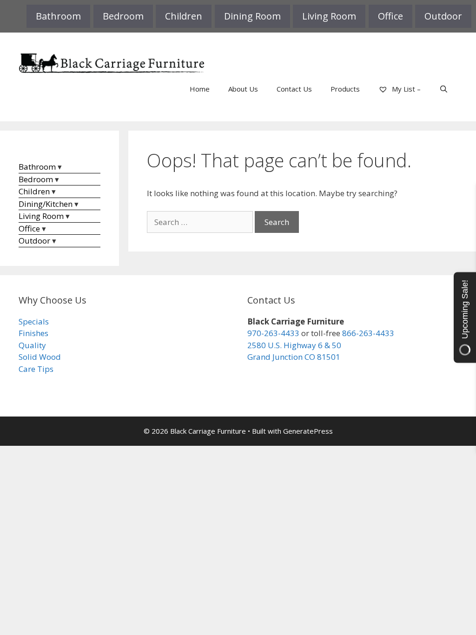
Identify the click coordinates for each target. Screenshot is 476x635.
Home (200, 88)
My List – (405, 88)
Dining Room (252, 16)
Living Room (329, 16)
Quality (32, 345)
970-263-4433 (273, 333)
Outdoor (443, 16)
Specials (34, 321)
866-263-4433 (368, 333)
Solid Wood (40, 356)
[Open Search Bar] (443, 89)
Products (345, 88)
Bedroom (123, 16)
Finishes (33, 333)
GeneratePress (308, 431)
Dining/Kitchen (46, 203)
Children (183, 16)
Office (390, 16)
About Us (243, 88)
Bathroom (58, 16)
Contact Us (294, 88)
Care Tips (36, 369)
